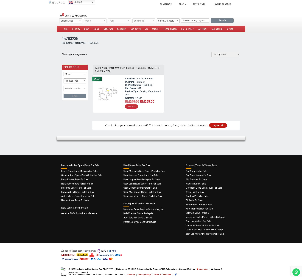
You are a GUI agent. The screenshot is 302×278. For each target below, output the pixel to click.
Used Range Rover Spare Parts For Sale (142, 196)
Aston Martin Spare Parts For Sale (78, 196)
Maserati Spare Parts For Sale (76, 188)
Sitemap (131, 275)
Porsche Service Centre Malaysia (139, 222)
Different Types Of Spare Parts (201, 165)
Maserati (202, 29)
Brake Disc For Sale (195, 192)
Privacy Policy (144, 275)
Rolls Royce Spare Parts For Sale (77, 183)
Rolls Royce (187, 29)
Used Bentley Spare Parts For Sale (140, 188)
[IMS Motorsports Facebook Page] (175, 275)
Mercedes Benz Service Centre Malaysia (143, 209)
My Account (81, 15)
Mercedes (108, 29)
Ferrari (155, 29)
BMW (86, 29)
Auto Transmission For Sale (199, 208)
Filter (75, 96)
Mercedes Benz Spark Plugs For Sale (204, 188)
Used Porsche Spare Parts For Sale (140, 175)
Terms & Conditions (162, 275)
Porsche (121, 29)
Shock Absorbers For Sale (198, 221)
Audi (66, 29)
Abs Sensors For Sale (196, 179)
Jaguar (96, 29)
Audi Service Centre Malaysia (137, 217)
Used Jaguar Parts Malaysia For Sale (141, 179)
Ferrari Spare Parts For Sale (75, 179)
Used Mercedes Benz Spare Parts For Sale (144, 171)
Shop (181, 4)
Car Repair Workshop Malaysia (139, 203)
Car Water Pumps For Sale (199, 175)
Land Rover (135, 29)
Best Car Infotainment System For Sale (205, 234)
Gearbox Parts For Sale (197, 196)
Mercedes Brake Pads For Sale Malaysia (205, 217)
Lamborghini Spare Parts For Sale (78, 192)
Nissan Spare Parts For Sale (75, 200)
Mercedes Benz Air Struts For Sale (203, 225)
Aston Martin (170, 29)
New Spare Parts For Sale (74, 207)
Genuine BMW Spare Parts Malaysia (79, 213)
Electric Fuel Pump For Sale (199, 204)
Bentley (76, 29)
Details (131, 106)
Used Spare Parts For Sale (137, 165)
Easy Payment (200, 4)
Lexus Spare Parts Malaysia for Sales (79, 171)
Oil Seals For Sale (194, 200)
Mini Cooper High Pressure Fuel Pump (204, 229)
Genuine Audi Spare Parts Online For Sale (81, 175)
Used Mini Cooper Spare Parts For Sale (142, 192)
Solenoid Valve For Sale (197, 213)
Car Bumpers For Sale (196, 171)
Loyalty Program (222, 4)
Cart (66, 15)
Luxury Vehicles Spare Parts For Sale (80, 165)
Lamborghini (217, 29)
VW (146, 29)
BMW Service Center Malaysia (138, 213)
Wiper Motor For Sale (196, 183)
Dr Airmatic (166, 4)
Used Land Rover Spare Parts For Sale (142, 183)
